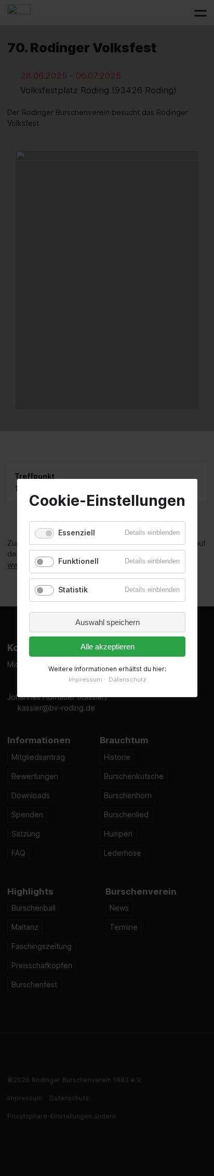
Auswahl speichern (107, 622)
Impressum (85, 679)
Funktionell (78, 561)
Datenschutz (127, 679)
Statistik (73, 589)
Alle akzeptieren (107, 646)
